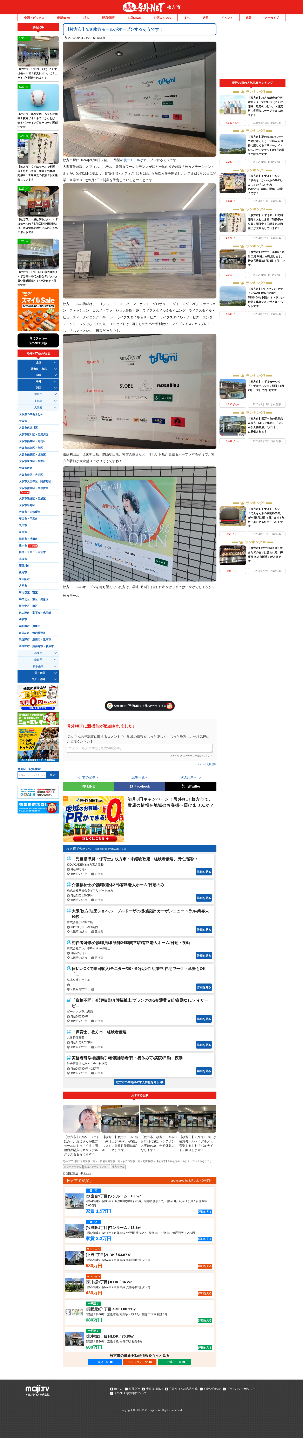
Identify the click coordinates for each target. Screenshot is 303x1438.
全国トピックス (34, 17)
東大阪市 (24, 579)
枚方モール (131, 160)
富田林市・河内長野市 (32, 633)
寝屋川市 (24, 565)
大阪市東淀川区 (28, 427)
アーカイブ (271, 17)
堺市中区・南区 (28, 606)
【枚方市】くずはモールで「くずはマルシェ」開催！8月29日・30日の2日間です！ (266, 386)
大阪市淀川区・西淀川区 (33, 434)
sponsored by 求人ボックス (110, 848)
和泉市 (23, 619)
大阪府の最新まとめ (31, 414)
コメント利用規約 (206, 764)
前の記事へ (90, 777)
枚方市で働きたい (79, 848)
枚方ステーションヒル (96, 1166)
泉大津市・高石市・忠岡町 (35, 612)
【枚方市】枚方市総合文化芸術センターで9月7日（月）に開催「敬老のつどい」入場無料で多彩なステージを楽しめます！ (265, 106)
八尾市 (23, 585)
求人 (86, 17)
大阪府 (100, 38)
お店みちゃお (162, 17)
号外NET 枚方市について (130, 1393)
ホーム (118, 1388)
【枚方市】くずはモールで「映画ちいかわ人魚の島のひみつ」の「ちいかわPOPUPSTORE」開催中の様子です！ (265, 184)
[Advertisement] (252, 51)
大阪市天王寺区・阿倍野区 (35, 481)
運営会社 (134, 1388)
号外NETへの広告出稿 (183, 1388)
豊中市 (28, 545)
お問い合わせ (212, 1388)
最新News (63, 17)
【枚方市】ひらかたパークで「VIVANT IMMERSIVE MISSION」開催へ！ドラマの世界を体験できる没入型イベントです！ (266, 297)
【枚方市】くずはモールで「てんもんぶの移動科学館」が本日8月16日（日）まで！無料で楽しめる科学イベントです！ (266, 517)
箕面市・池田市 (28, 538)
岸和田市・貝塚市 (29, 626)
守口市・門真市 (28, 518)
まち (187, 17)
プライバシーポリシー (241, 1388)
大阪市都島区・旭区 (31, 447)
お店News (134, 17)
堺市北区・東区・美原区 (33, 599)
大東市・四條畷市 (29, 511)
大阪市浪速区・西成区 (32, 498)
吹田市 (23, 525)
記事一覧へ (140, 777)
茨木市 (23, 532)
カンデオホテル (72, 1166)
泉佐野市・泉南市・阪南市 (35, 639)
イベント (227, 17)
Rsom (87, 1173)
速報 (249, 17)
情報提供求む (154, 1388)
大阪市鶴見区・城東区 (32, 454)
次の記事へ (189, 777)
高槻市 (23, 559)
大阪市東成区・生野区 (32, 461)
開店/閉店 (108, 17)
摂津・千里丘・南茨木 (32, 552)
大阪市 (23, 421)
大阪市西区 (25, 468)
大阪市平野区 (27, 505)
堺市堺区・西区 (28, 592)
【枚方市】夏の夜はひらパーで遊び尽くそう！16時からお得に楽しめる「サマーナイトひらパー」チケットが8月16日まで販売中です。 (266, 145)
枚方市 (174, 7)
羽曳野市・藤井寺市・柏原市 (36, 646)
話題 (205, 17)
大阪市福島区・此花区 (32, 441)
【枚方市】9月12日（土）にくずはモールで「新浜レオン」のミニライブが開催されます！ (38, 73)
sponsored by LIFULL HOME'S (191, 1180)
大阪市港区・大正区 (31, 474)
